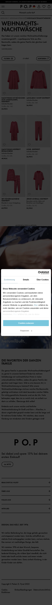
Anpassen (24, 331)
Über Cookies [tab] (43, 280)
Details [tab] (26, 280)
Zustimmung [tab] (9, 280)
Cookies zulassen (26, 323)
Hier (36, 305)
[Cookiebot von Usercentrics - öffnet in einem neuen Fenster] (38, 272)
